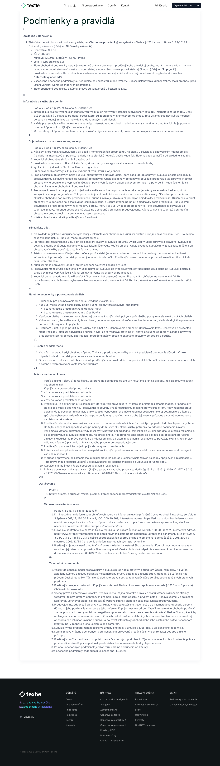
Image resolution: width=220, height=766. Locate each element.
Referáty (139, 720)
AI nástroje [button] (70, 5)
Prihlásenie (160, 5)
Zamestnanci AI (108, 709)
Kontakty (70, 725)
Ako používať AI (74, 704)
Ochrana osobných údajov (183, 704)
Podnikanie (141, 699)
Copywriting (141, 714)
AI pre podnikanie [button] (92, 5)
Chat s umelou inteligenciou (114, 699)
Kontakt (125, 5)
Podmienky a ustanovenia (183, 699)
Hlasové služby (108, 735)
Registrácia (71, 714)
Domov (69, 699)
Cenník (112, 5)
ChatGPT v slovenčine (112, 740)
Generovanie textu (110, 714)
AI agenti (105, 704)
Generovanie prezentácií (113, 725)
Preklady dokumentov (146, 704)
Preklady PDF (107, 730)
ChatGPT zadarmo (145, 725)
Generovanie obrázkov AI (113, 720)
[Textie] (30, 5)
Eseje (138, 709)
